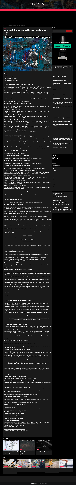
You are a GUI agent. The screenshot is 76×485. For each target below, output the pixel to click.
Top (53, 179)
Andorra (61, 193)
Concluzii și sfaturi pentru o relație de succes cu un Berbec (14, 81)
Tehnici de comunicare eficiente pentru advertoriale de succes (14, 427)
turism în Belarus (55, 211)
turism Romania (69, 210)
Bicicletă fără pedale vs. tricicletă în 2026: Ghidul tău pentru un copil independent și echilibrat (62, 77)
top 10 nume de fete (55, 209)
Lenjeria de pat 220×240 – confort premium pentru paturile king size (62, 70)
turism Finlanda (64, 210)
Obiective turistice (65, 204)
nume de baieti (60, 200)
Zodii (4, 449)
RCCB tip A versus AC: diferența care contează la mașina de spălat (62, 84)
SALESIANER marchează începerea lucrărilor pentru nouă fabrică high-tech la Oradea (61, 144)
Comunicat (65, 196)
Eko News (67, 197)
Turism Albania (57, 210)
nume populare (56, 204)
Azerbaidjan (54, 196)
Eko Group (64, 197)
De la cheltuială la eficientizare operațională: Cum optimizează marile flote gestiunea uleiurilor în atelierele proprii (62, 67)
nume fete (55, 202)
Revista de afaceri (55, 158)
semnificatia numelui (62, 207)
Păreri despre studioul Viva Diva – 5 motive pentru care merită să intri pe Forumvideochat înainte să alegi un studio (62, 99)
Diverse (17, 9)
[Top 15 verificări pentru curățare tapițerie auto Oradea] (38, 463)
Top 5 (7, 9)
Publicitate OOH (66, 205)
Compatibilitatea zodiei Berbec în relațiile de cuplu (13, 75)
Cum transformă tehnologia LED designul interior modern (61, 121)
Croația (69, 196)
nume (54, 200)
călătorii (56, 197)
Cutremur (53, 159)
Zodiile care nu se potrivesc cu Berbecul (11, 80)
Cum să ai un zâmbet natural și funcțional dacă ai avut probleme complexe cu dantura (62, 107)
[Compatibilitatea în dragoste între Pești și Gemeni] (44, 445)
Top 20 (54, 184)
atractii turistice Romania (59, 194)
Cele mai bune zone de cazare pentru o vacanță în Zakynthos (62, 135)
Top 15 (14, 9)
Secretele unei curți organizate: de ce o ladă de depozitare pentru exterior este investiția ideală (62, 129)
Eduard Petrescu (60, 197)
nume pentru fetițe (62, 202)
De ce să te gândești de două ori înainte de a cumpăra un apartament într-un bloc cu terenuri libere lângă (61, 118)
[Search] (72, 10)
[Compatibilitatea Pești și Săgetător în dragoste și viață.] (11, 445)
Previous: (13, 434)
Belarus (57, 196)
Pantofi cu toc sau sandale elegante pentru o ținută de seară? (14, 425)
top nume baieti (62, 209)
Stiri (53, 177)
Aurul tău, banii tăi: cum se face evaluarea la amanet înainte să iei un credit (62, 114)
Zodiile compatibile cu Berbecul (10, 76)
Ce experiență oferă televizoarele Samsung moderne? (61, 152)
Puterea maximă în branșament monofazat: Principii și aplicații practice (16, 430)
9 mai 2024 (6, 34)
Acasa (4, 9)
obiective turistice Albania (56, 205)
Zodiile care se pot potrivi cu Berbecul (11, 78)
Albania (59, 193)
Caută (53, 27)
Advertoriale (54, 163)
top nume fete (68, 209)
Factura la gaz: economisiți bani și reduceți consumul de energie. (14, 429)
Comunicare (60, 196)
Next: (45, 434)
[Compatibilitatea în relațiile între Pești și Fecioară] (27, 445)
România (55, 207)
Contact (28, 9)
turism (54, 210)
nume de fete (66, 200)
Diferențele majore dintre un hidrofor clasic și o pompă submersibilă (61, 132)
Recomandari (23, 9)
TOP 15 (38, 4)
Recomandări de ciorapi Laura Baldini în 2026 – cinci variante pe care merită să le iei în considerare (62, 110)
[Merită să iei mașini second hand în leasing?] (66, 463)
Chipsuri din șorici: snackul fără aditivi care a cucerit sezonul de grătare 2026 (62, 125)
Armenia (64, 193)
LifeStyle (54, 170)
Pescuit (54, 172)
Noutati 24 (54, 155)
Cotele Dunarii (54, 160)
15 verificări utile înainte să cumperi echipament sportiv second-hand (62, 95)
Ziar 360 (53, 157)
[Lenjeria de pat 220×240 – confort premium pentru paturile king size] (24, 463)
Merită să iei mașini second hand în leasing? (59, 80)
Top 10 (10, 9)
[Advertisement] (38, 18)
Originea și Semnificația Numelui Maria (10, 426)
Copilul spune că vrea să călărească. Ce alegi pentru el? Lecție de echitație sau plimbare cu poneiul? (62, 103)
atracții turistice (67, 194)
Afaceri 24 (53, 156)
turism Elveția (60, 210)
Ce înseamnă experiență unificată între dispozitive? (60, 147)
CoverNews (41, 483)
